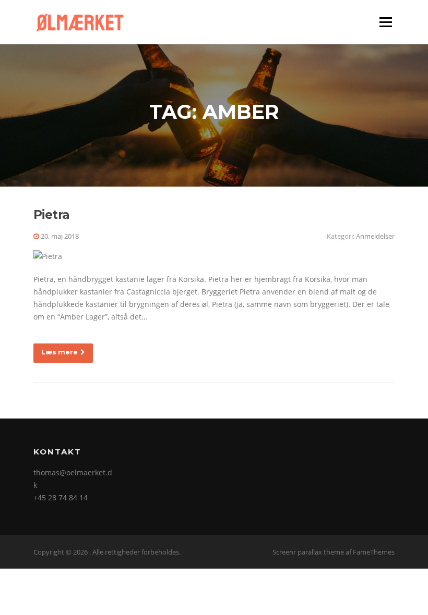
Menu (385, 22)
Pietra (51, 214)
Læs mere (59, 352)
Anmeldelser (375, 236)
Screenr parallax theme (308, 552)
